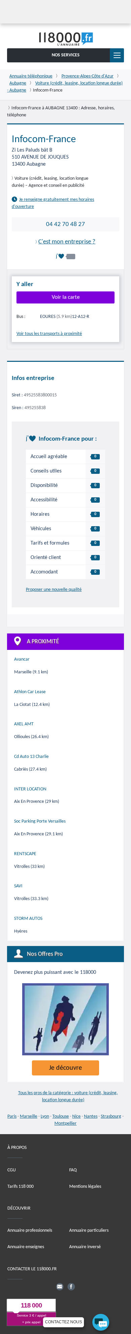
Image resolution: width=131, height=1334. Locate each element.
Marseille (28, 1116)
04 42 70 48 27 (65, 224)
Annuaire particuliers (88, 1230)
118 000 (31, 1305)
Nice (76, 1116)
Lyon (45, 1116)
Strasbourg (111, 1116)
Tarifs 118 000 (20, 1186)
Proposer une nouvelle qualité (54, 589)
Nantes (90, 1116)
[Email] (59, 1286)
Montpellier (65, 1123)
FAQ (73, 1169)
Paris (11, 1116)
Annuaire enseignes (25, 1246)
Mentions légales (85, 1186)
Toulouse (60, 1116)
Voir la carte (66, 297)
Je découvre (65, 1068)
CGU (11, 1169)
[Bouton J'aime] (65, 256)
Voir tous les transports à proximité (49, 333)
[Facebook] (71, 1286)
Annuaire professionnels (29, 1230)
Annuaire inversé (85, 1246)
